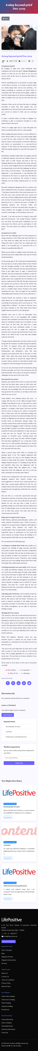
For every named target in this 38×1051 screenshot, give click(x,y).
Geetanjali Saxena (7, 1026)
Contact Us (5, 976)
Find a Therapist (7, 950)
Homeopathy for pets (13, 726)
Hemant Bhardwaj (7, 1019)
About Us (5, 973)
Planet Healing (6, 1003)
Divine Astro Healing (8, 999)
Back (6, 18)
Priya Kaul (5, 1032)
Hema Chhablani (7, 1023)
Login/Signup (8, 715)
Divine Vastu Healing (8, 996)
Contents (9, 731)
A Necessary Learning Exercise (16, 737)
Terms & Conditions (8, 980)
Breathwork (5, 1009)
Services (4, 963)
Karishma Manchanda (8, 1029)
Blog (3, 953)
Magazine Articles (7, 957)
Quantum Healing (7, 1006)
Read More (7, 817)
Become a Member (8, 941)
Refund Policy (6, 986)
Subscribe (19, 763)
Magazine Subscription (9, 960)
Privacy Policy (6, 983)
